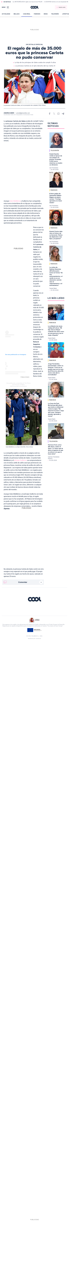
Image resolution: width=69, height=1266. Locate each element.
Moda (46, 14)
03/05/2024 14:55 (9, 114)
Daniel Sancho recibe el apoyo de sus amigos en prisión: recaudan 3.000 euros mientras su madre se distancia (55, 159)
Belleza (16, 14)
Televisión (55, 14)
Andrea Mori (9, 113)
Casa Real (26, 14)
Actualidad (6, 14)
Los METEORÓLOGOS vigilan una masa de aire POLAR (27, 1)
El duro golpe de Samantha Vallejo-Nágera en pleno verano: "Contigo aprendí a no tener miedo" (55, 198)
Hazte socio (62, 7)
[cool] (34, 7)
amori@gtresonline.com (23, 113)
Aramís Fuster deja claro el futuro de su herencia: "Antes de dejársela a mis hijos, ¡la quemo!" (56, 235)
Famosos (37, 14)
